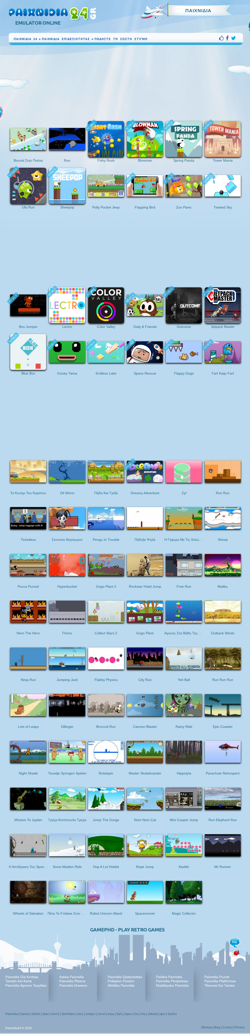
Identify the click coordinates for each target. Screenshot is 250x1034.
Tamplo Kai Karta (18, 981)
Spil (119, 1014)
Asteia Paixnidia (71, 977)
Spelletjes (68, 1014)
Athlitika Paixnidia (121, 985)
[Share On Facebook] (228, 38)
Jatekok (153, 1014)
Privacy (240, 1027)
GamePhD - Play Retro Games (127, 929)
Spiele (36, 1014)
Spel (45, 1014)
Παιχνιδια (198, 10)
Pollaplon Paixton (121, 981)
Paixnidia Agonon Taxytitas (25, 985)
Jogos (128, 1014)
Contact (227, 1027)
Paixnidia (11, 1014)
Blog (217, 1027)
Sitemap (206, 1027)
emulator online (38, 23)
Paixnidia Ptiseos (72, 981)
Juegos (90, 1014)
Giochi (55, 1014)
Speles (172, 1014)
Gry (136, 1014)
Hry (143, 1014)
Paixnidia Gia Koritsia (21, 977)
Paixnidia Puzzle (216, 977)
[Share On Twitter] (233, 38)
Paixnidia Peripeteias (172, 981)
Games (25, 1014)
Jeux (80, 1014)
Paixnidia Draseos (73, 985)
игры (111, 1014)
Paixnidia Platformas (220, 981)
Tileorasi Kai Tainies (219, 985)
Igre (162, 1014)
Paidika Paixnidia (169, 977)
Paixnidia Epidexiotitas (125, 977)
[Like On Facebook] (222, 38)
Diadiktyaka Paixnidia (172, 985)
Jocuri (101, 1014)
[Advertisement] (126, 82)
